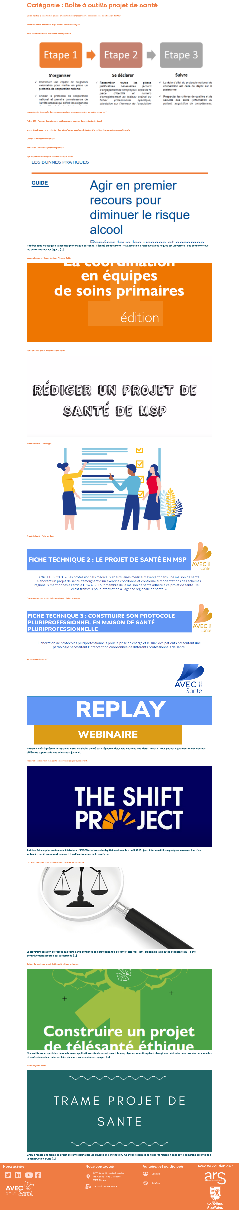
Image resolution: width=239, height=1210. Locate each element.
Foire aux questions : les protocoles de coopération (49, 33)
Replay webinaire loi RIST (37, 659)
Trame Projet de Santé (36, 1065)
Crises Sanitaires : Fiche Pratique (41, 139)
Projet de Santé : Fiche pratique (40, 536)
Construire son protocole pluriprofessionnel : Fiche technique (53, 598)
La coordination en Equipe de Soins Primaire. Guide (49, 258)
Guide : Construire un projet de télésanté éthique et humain (53, 964)
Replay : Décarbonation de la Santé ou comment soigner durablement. (57, 761)
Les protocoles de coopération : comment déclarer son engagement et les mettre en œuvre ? (67, 112)
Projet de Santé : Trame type (39, 443)
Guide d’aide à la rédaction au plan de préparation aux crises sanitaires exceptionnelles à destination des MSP (74, 16)
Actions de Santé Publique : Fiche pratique (45, 148)
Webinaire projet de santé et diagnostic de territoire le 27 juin (53, 24)
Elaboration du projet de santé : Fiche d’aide (46, 351)
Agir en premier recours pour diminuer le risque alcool (50, 156)
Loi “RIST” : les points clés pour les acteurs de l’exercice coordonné (55, 862)
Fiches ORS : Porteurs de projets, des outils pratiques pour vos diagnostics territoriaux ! (64, 121)
